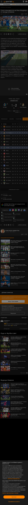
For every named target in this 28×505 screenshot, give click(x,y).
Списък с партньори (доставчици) (10, 493)
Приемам (14, 497)
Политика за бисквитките (14, 478)
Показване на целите (14, 501)
